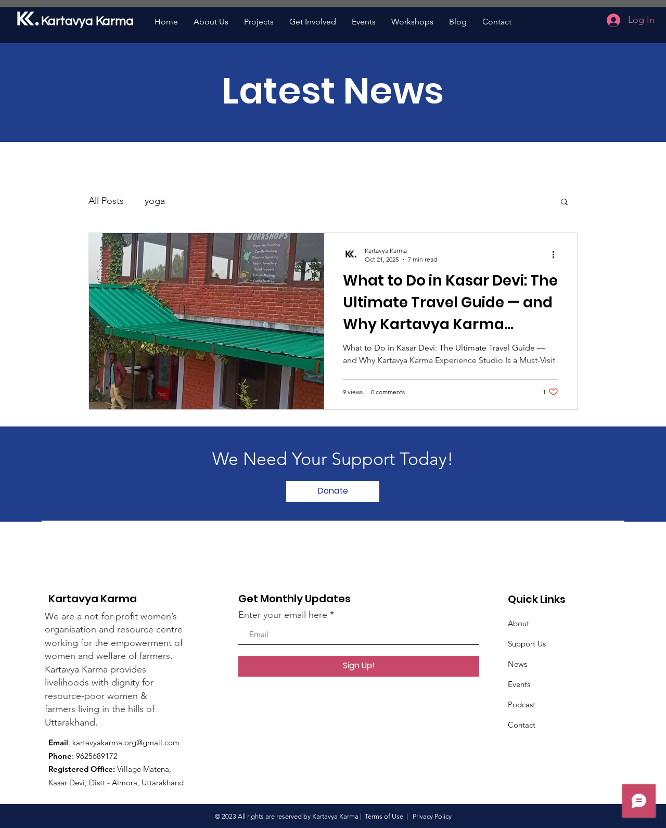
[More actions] (556, 254)
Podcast (521, 704)
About (518, 623)
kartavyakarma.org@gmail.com (126, 742)
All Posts (106, 200)
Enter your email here (282, 614)
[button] (564, 202)
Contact (521, 725)
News (517, 664)
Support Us (527, 644)
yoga (155, 200)
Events (519, 684)
